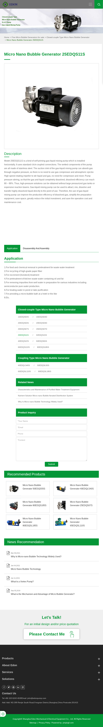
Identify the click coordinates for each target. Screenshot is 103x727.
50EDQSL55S (43, 365)
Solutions (8, 678)
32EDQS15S (41, 335)
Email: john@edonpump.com (34, 698)
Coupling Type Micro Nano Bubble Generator (43, 358)
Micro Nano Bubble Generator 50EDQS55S (34, 487)
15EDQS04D (41, 317)
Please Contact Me (47, 634)
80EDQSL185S (44, 371)
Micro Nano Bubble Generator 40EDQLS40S (82, 487)
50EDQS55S (41, 341)
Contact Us (9, 693)
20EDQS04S (23, 323)
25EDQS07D (41, 329)
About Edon (9, 665)
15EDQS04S (23, 317)
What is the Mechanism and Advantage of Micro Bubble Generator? (43, 594)
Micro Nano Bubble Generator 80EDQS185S (34, 504)
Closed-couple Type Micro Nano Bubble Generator (68, 37)
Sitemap (32, 723)
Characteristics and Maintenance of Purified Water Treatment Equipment (48, 389)
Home (6, 37)
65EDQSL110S (24, 371)
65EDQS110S (24, 347)
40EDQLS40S (24, 365)
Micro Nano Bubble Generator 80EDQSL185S (32, 522)
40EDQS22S (23, 341)
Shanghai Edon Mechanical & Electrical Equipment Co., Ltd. (48, 719)
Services (7, 672)
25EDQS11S (23, 335)
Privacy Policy (44, 723)
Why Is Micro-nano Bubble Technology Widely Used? (40, 402)
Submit (51, 464)
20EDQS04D (41, 323)
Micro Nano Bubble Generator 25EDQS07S (81, 504)
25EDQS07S (23, 329)
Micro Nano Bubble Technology (26, 569)
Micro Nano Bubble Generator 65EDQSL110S (79, 522)
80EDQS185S (43, 347)
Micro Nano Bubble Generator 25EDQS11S (25, 40)
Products (8, 658)
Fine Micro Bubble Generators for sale (28, 37)
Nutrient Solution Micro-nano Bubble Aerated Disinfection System (45, 396)
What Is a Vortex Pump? (22, 581)
